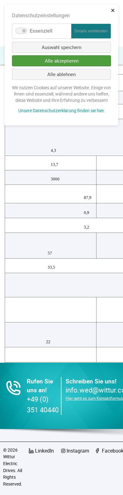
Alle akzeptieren (62, 61)
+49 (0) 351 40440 (43, 404)
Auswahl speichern (61, 47)
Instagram (78, 450)
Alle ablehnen (61, 74)
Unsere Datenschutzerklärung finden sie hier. (61, 110)
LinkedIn (44, 450)
